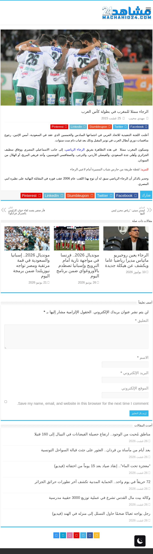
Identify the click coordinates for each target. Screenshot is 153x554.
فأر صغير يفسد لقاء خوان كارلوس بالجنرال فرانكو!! (26, 210)
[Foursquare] (63, 535)
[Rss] (97, 535)
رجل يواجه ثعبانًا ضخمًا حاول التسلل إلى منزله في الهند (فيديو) (101, 513)
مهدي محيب (137, 118)
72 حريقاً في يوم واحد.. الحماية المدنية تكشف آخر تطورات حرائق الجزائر (92, 482)
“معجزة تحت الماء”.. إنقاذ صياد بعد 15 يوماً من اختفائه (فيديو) (102, 466)
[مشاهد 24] (126, 12)
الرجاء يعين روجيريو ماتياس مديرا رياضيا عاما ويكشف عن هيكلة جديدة (127, 260)
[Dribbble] (70, 535)
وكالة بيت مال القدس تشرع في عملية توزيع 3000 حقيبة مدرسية (99, 498)
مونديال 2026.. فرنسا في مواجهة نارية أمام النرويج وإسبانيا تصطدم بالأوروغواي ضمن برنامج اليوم (77, 265)
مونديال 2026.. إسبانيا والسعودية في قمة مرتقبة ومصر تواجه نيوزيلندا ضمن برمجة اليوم (30, 265)
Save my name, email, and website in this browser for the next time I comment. (83, 403)
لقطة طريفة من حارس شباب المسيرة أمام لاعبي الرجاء (105, 169)
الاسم (143, 357)
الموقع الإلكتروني (135, 388)
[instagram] (56, 535)
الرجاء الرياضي (75, 149)
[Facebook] (90, 535)
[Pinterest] (76, 535)
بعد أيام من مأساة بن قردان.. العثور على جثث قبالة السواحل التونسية (95, 450)
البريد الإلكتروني (135, 373)
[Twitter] (83, 535)
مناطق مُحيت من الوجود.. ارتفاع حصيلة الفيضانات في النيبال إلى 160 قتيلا (92, 434)
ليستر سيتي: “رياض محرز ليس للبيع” (128, 210)
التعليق (142, 320)
